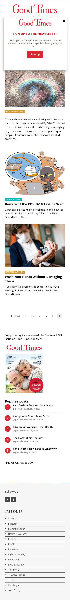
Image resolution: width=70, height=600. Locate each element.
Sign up (35, 54)
